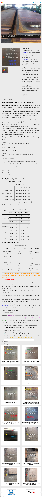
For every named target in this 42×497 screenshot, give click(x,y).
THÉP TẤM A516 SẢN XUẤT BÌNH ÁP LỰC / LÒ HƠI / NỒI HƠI (11, 484)
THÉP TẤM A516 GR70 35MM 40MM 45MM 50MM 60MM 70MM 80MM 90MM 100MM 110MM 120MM (31, 403)
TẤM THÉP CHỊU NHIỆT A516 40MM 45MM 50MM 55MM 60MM (31, 464)
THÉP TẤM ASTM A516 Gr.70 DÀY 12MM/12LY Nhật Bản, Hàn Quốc (10, 362)
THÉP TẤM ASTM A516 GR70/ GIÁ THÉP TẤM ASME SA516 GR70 (11, 464)
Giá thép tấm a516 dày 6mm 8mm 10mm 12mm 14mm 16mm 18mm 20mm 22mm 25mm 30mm (11, 423)
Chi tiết (11, 373)
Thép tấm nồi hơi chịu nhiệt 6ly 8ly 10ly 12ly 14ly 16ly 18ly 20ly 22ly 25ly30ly (31, 383)
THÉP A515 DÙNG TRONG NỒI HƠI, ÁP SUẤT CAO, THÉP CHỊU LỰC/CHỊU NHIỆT (31, 484)
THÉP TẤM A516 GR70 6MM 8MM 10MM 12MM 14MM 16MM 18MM (11, 444)
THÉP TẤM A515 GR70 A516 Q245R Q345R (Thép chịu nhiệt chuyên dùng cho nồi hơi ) (31, 423)
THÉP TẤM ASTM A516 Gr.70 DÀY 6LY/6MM (31, 361)
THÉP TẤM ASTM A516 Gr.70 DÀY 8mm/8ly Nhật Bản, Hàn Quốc (11, 383)
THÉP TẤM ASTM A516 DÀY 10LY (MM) (10, 402)
